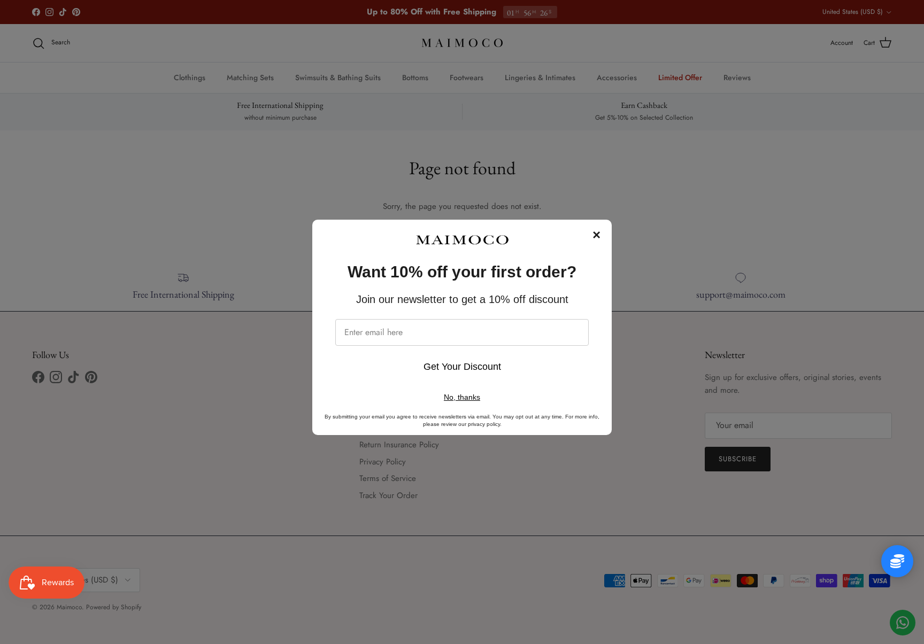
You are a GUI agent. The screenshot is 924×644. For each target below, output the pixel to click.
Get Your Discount (462, 366)
